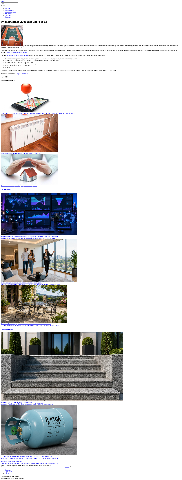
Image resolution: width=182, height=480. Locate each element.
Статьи (7, 473)
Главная (7, 8)
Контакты (8, 17)
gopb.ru (67, 467)
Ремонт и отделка (10, 12)
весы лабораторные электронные (17, 55)
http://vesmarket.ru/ (22, 74)
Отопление (8, 13)
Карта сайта (8, 15)
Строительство (9, 10)
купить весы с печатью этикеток (16, 52)
